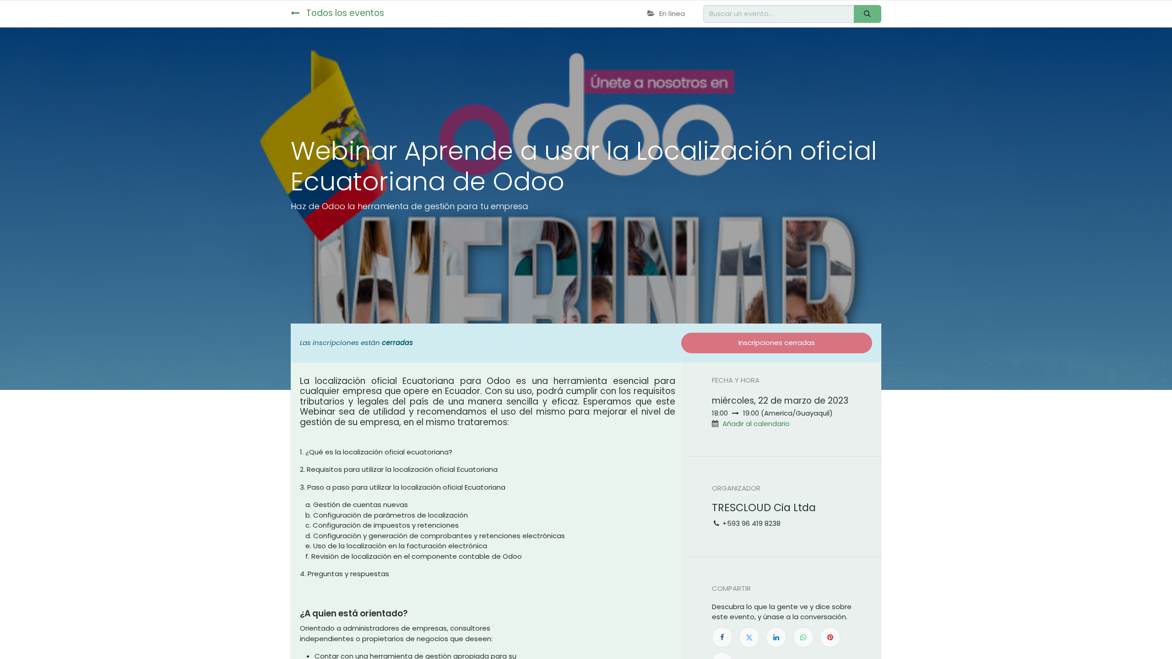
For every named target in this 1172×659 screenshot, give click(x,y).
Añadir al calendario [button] (756, 423)
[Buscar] (867, 14)
